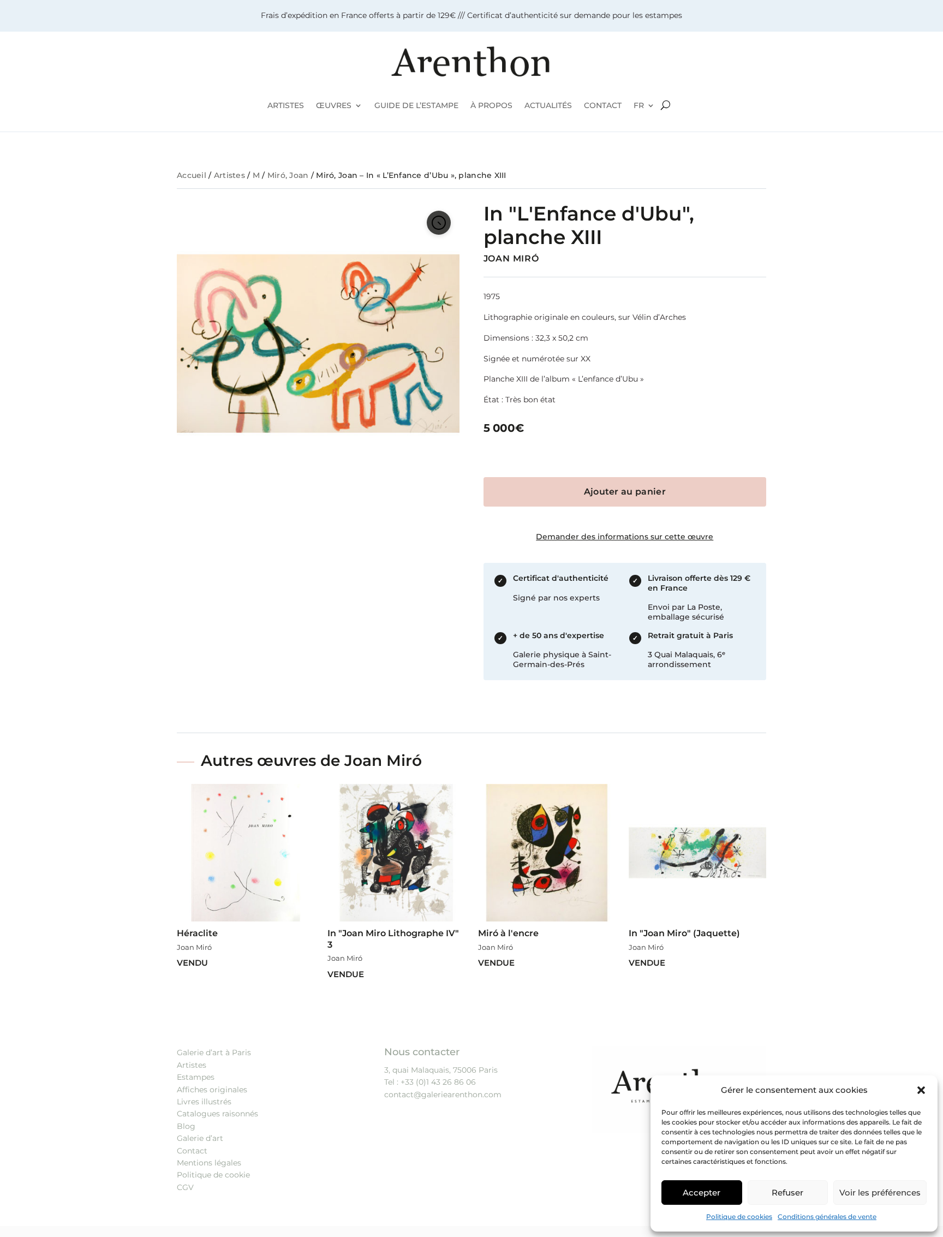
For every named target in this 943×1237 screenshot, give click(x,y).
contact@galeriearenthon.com (443, 1094)
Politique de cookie (213, 1175)
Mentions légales (209, 1163)
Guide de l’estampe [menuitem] (416, 105)
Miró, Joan (288, 175)
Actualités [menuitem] (548, 105)
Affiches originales (212, 1090)
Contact (192, 1151)
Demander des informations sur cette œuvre (624, 537)
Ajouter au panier (625, 491)
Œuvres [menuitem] (333, 105)
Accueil (191, 175)
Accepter (701, 1192)
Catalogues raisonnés (217, 1114)
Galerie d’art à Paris (214, 1052)
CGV (185, 1187)
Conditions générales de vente (827, 1216)
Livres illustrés (204, 1102)
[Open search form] (665, 105)
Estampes (195, 1077)
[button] (921, 1090)
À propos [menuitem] (491, 105)
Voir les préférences (880, 1192)
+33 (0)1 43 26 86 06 (438, 1082)
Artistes (229, 175)
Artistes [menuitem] (285, 105)
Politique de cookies (739, 1216)
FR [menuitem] (639, 105)
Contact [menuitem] (603, 105)
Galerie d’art (200, 1138)
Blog (186, 1126)
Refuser (787, 1192)
